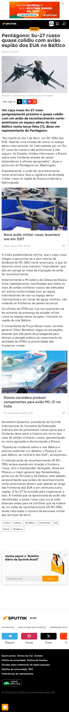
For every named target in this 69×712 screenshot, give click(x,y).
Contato (38, 655)
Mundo (6, 522)
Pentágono (18, 529)
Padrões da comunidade (14, 669)
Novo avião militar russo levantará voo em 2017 (32, 236)
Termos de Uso (25, 655)
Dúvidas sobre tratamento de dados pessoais (26, 664)
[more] (63, 245)
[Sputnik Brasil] (10, 24)
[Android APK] (12, 683)
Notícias (17, 522)
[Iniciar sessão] (57, 23)
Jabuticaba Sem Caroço (32, 627)
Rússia (6, 529)
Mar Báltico (30, 522)
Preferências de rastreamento (17, 673)
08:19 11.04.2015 (10, 51)
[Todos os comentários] (5, 707)
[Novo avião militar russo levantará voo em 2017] (34, 209)
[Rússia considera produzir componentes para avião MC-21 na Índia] (34, 372)
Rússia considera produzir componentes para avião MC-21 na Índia (32, 401)
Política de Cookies (37, 660)
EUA (56, 522)
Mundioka (8, 627)
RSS (30, 669)
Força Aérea (44, 522)
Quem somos (9, 655)
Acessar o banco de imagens (40, 95)
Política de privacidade (14, 660)
